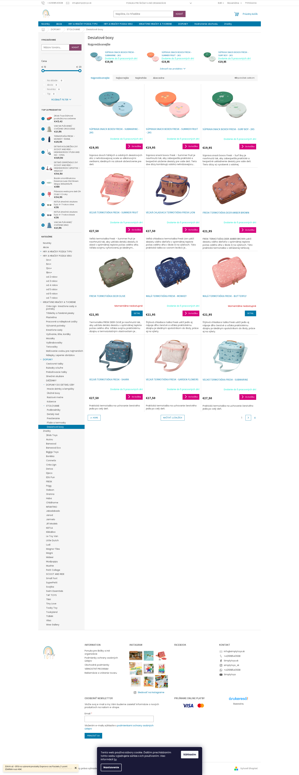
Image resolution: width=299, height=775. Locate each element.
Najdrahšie (141, 77)
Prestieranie (53, 418)
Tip (50, 93)
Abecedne (158, 77)
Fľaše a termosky (56, 422)
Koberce (51, 401)
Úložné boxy (53, 393)
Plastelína (51, 317)
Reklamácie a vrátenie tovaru (101, 672)
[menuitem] (45, 23)
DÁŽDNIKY (51, 380)
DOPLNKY (48, 359)
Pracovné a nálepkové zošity (61, 321)
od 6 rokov (52, 293)
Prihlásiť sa (93, 735)
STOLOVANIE (52, 405)
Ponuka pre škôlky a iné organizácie (146, 3)
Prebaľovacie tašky (56, 372)
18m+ (49, 272)
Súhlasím (189, 754)
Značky (47, 431)
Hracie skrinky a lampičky (60, 388)
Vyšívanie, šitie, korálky (58, 334)
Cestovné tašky (54, 363)
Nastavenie (111, 767)
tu (115, 759)
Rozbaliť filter (59, 99)
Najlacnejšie (122, 77)
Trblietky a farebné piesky (60, 313)
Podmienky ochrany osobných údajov (101, 659)
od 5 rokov (51, 289)
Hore (95, 417)
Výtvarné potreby (55, 325)
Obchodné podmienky (97, 664)
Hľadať (179, 14)
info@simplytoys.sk (234, 651)
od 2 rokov (51, 276)
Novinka (53, 89)
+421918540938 (232, 656)
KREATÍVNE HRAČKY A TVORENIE (59, 302)
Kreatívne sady (54, 329)
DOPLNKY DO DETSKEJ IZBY (60, 384)
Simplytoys (230, 674)
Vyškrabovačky (54, 342)
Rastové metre (55, 397)
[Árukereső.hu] (238, 699)
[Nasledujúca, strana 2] (248, 418)
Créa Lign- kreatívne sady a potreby (61, 307)
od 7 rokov (52, 297)
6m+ (48, 264)
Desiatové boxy (55, 426)
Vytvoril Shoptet (249, 768)
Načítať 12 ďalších (172, 417)
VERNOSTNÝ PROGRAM (96, 668)
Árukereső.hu (238, 704)
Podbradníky (53, 409)
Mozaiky (50, 338)
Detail (137, 313)
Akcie (46, 247)
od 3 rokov (51, 281)
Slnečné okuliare (55, 376)
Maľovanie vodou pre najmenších (64, 351)
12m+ (49, 268)
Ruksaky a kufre (54, 367)
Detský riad (53, 414)
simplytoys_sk (231, 665)
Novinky (47, 243)
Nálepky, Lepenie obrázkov (60, 355)
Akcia (52, 84)
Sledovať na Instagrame (151, 692)
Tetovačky (52, 346)
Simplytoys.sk (231, 660)
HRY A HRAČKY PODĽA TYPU (57, 251)
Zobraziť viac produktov (171, 68)
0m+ (48, 260)
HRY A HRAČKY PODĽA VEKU (57, 255)
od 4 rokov (52, 285)
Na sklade (54, 80)
